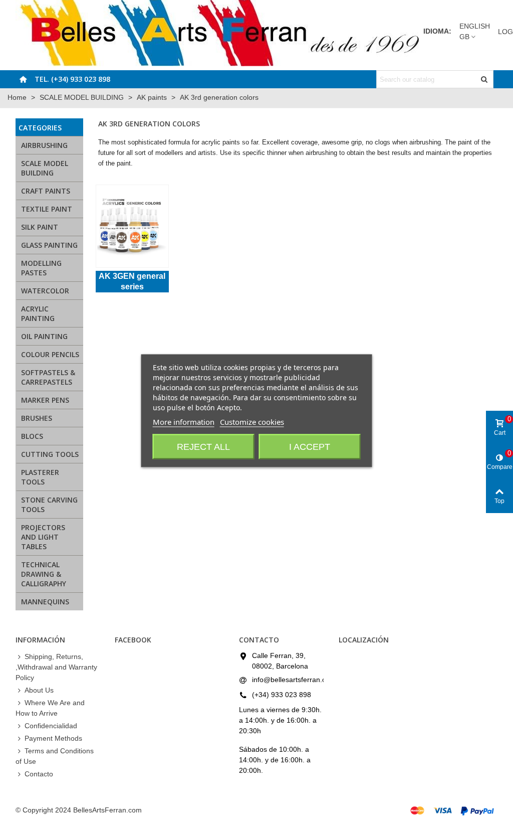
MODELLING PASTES (41, 267)
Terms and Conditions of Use (55, 756)
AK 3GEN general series (132, 281)
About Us (39, 690)
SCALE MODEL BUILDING (44, 168)
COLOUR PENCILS (50, 354)
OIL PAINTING (44, 336)
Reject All (203, 446)
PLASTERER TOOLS (40, 476)
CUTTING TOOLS (50, 454)
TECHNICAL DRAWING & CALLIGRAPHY (43, 574)
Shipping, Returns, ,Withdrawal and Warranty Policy (56, 667)
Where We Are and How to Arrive (50, 708)
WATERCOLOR (45, 290)
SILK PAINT (39, 227)
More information (183, 421)
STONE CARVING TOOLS (49, 504)
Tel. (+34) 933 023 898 (72, 79)
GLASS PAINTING (49, 245)
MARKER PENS (45, 400)
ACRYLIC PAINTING (38, 313)
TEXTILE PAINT (46, 209)
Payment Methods (53, 738)
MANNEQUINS (45, 601)
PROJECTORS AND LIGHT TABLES (43, 537)
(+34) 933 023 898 (281, 695)
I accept (309, 446)
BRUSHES (36, 418)
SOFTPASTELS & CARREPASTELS (48, 377)
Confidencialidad (51, 726)
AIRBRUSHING (44, 145)
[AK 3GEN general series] (132, 226)
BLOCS (32, 436)
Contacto (39, 774)
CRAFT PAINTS (45, 191)
